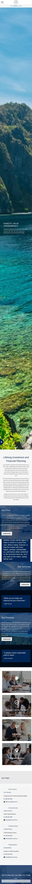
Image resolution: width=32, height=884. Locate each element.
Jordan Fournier (8, 810)
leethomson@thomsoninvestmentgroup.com (11, 801)
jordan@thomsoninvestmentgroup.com (11, 820)
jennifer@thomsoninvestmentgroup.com (11, 838)
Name (16, 878)
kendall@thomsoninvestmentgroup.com (11, 857)
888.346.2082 (8, 798)
